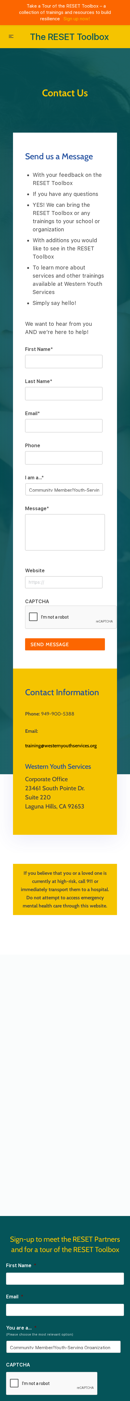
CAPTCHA (37, 601)
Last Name (38, 381)
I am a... (34, 478)
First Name (39, 349)
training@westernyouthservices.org (61, 745)
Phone (32, 445)
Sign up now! (76, 18)
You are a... (21, 1328)
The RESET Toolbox (69, 36)
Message (37, 508)
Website (35, 570)
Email (32, 413)
